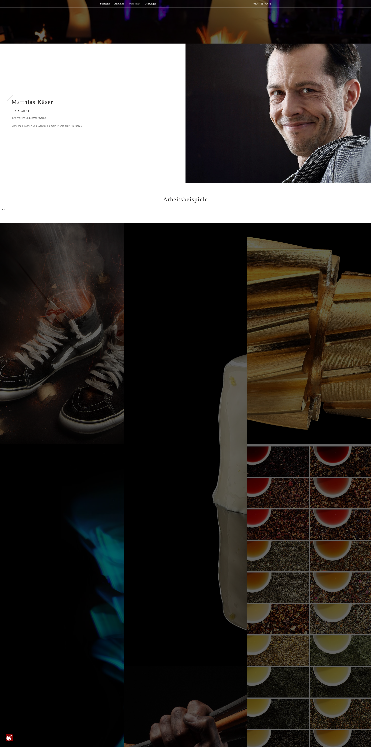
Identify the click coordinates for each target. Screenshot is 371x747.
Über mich (134, 3)
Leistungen (150, 3)
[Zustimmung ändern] (9, 737)
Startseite (105, 3)
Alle (3, 209)
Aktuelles (119, 3)
